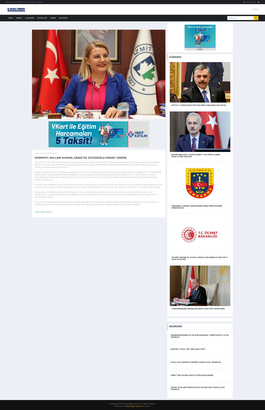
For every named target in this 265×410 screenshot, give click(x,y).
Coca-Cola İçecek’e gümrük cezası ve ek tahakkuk (196, 362)
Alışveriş (29, 18)
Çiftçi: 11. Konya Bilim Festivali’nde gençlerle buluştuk (198, 105)
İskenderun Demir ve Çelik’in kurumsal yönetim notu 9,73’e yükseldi (200, 336)
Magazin (63, 18)
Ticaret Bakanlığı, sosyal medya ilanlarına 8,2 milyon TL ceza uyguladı (199, 258)
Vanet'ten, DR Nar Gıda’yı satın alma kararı (192, 375)
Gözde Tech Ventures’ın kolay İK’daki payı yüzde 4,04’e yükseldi (198, 388)
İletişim (39, 2)
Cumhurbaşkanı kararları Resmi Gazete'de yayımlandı (198, 309)
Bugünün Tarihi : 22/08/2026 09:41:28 (18, 2)
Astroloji (42, 18)
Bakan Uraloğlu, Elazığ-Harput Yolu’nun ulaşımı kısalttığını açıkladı (195, 156)
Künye (33, 2)
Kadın (53, 18)
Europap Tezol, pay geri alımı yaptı (188, 349)
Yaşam (19, 18)
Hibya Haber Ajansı (133, 406)
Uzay (10, 18)
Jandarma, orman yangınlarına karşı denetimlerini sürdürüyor (196, 207)
